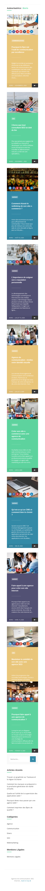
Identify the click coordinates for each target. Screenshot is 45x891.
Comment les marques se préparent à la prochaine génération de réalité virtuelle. (21, 786)
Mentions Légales (13, 857)
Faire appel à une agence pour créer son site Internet (22, 588)
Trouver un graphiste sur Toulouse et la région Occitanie (21, 778)
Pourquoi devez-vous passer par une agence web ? (21, 801)
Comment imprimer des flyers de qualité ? (19, 808)
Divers (9, 833)
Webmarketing (12, 843)
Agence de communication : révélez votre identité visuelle (22, 359)
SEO (13, 119)
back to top (25, 881)
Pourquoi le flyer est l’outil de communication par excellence (22, 49)
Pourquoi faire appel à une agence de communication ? (21, 717)
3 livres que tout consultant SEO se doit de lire (22, 127)
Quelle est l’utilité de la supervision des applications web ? (22, 794)
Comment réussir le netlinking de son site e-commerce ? (22, 206)
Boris (11, 85)
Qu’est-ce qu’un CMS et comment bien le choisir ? (22, 512)
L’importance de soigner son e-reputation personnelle (22, 279)
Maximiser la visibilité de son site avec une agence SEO (22, 661)
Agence (14, 197)
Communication (18, 41)
